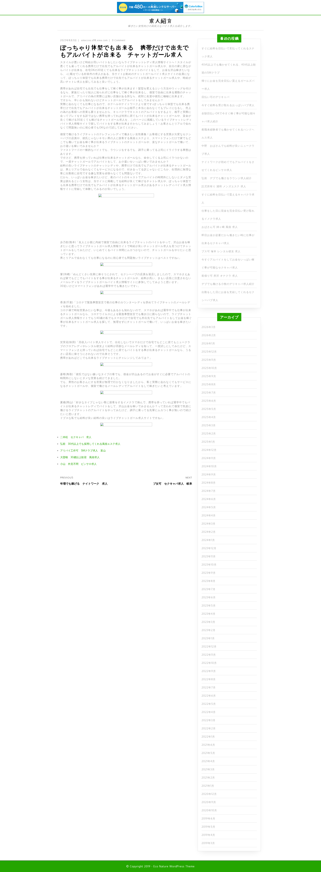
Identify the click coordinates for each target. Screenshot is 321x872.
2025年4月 (209, 417)
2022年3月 (208, 720)
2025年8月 (209, 384)
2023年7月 (208, 589)
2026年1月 (208, 343)
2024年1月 (208, 540)
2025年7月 (209, 392)
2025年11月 (209, 359)
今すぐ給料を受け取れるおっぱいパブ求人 (228, 105)
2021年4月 (208, 761)
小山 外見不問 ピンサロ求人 (78, 463)
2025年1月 (208, 441)
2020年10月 (209, 810)
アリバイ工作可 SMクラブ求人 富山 (83, 450)
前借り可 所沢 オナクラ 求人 (220, 275)
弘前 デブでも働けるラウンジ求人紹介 (227, 178)
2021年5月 (208, 753)
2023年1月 (208, 638)
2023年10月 (209, 564)
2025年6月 (209, 400)
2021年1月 (208, 785)
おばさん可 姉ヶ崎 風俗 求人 (220, 226)
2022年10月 (209, 662)
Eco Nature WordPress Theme (174, 866)
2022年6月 (209, 695)
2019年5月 (208, 826)
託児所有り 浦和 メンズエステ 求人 (224, 186)
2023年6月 (209, 597)
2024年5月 (209, 507)
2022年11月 (209, 654)
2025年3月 (209, 425)
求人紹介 (160, 21)
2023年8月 (208, 581)
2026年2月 (209, 335)
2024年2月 (209, 531)
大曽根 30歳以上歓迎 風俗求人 (80, 457)
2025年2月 (209, 433)
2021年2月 (208, 777)
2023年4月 (208, 613)
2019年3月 (208, 843)
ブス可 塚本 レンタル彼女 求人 (221, 251)
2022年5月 (209, 703)
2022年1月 (208, 736)
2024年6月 (209, 499)
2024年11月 (209, 458)
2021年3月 (208, 769)
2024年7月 (209, 490)
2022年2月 (209, 728)
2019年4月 (208, 834)
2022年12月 (209, 646)
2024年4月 (209, 515)
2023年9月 (209, 572)
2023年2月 (208, 630)
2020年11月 (209, 802)
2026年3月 (209, 327)
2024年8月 (209, 482)
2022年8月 (209, 679)
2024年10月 (209, 466)
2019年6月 (208, 818)
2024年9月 (209, 474)
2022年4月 (209, 712)
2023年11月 (209, 556)
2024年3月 (208, 523)
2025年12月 (209, 351)
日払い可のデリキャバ (215, 96)
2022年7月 (209, 687)
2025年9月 (209, 376)
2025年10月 (209, 368)
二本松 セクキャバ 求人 (75, 437)
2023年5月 (209, 605)
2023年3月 (208, 621)
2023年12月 (209, 548)
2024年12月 (209, 449)
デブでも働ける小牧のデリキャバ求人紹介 (228, 283)
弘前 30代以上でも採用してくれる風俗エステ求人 (90, 443)
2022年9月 (209, 671)
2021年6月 (208, 744)
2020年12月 (209, 793)
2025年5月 (209, 408)
